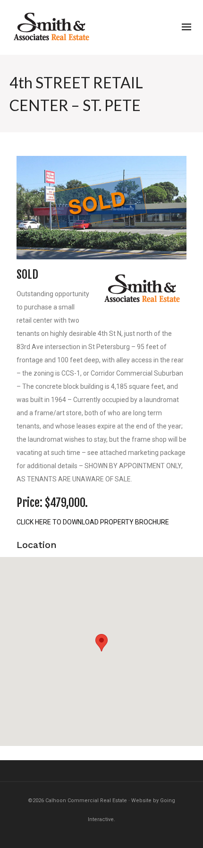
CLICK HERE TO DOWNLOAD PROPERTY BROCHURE (93, 522)
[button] (101, 642)
